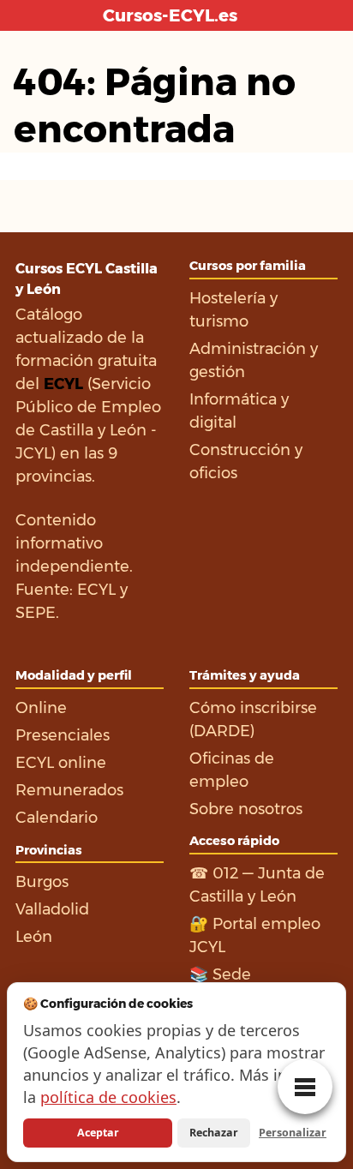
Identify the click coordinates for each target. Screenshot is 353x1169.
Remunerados (69, 790)
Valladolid (52, 909)
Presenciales (62, 735)
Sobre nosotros (245, 809)
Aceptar (98, 1132)
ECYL (96, 589)
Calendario (56, 817)
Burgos (42, 881)
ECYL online (60, 762)
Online (41, 707)
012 (225, 873)
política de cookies (108, 1097)
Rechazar (213, 1132)
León (33, 936)
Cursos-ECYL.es (170, 15)
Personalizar (292, 1132)
